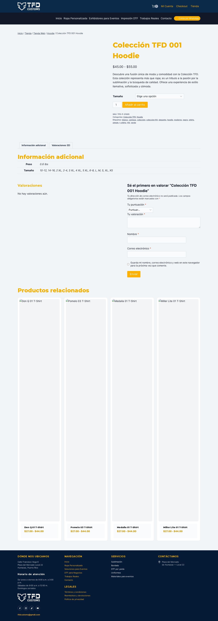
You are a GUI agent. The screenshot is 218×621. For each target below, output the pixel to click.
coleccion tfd (152, 120)
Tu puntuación (136, 204)
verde (133, 123)
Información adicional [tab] (34, 145)
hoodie (170, 120)
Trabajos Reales (149, 18)
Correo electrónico (139, 248)
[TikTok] (32, 608)
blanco (125, 120)
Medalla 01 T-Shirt (128, 527)
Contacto (166, 18)
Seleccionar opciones (38, 540)
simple (115, 123)
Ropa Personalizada (75, 18)
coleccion (141, 120)
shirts (191, 120)
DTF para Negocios (73, 573)
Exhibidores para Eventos (104, 18)
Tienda (195, 6)
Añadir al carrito (135, 104)
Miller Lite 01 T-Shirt (175, 527)
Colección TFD (129, 117)
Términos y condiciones (75, 592)
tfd (128, 123)
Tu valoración (136, 214)
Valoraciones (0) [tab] (61, 145)
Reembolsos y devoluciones (77, 595)
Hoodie (140, 117)
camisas (132, 120)
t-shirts (123, 123)
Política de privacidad (74, 599)
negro (185, 120)
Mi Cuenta (167, 6)
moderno (178, 120)
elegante (162, 120)
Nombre (133, 234)
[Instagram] (26, 608)
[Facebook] (20, 608)
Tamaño (118, 96)
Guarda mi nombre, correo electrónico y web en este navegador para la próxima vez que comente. (165, 264)
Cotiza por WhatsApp (189, 18)
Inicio (59, 18)
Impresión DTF (129, 18)
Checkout (181, 6)
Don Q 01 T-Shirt (34, 527)
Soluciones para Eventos (76, 569)
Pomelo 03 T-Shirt (81, 527)
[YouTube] (37, 608)
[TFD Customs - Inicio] (29, 597)
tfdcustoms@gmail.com (29, 614)
